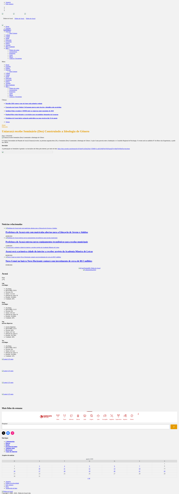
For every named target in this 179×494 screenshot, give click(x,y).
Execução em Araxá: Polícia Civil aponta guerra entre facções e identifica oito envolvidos (33, 107)
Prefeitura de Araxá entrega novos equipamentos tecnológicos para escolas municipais (47, 242)
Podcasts (8, 31)
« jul (88, 478)
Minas (11, 57)
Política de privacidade (12, 483)
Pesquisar (4, 423)
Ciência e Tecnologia (15, 58)
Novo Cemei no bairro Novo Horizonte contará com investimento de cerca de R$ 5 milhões (49, 261)
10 (39, 468)
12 (89, 468)
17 (39, 471)
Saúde (7, 38)
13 (114, 468)
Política (8, 30)
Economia (9, 41)
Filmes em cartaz (14, 50)
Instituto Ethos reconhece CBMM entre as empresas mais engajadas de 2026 (30, 111)
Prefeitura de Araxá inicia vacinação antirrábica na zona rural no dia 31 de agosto (31, 118)
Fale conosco (9, 4)
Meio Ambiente (10, 46)
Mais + (8, 48)
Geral (11, 55)
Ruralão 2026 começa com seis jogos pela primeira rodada (24, 103)
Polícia (8, 43)
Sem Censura (13, 33)
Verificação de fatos (11, 488)
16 (14, 471)
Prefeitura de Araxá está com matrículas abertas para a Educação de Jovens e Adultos (47, 232)
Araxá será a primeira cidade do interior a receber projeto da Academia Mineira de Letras (49, 251)
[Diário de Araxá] (24, 18)
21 (139, 471)
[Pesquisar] (174, 426)
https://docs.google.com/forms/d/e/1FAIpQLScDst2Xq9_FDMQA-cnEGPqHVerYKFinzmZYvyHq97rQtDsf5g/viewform (94, 148)
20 (114, 471)
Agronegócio (13, 52)
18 (64, 471)
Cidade (8, 36)
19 (89, 471)
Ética (7, 486)
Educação (8, 40)
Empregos (12, 53)
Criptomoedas (10, 441)
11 (64, 468)
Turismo (8, 45)
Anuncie (8, 2)
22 (164, 471)
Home (4, 125)
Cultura (8, 35)
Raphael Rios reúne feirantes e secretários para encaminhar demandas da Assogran (32, 114)
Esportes (8, 28)
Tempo (8, 122)
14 (139, 468)
